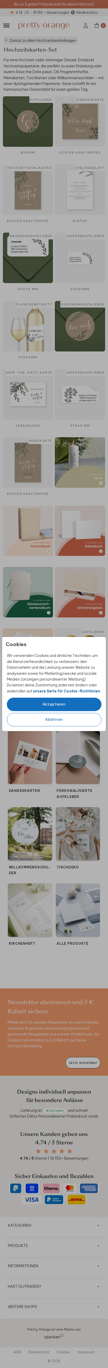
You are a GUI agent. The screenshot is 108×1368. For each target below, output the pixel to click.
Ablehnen (54, 719)
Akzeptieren (53, 704)
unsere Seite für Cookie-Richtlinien (66, 691)
